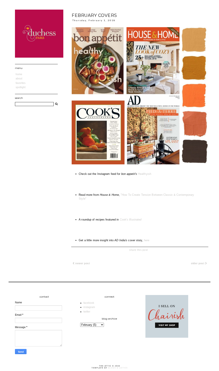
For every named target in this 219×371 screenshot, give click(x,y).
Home (19, 74)
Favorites (20, 83)
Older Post (198, 263)
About (19, 78)
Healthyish (144, 173)
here (146, 240)
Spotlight (20, 87)
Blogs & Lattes (118, 368)
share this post (138, 249)
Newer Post (82, 263)
